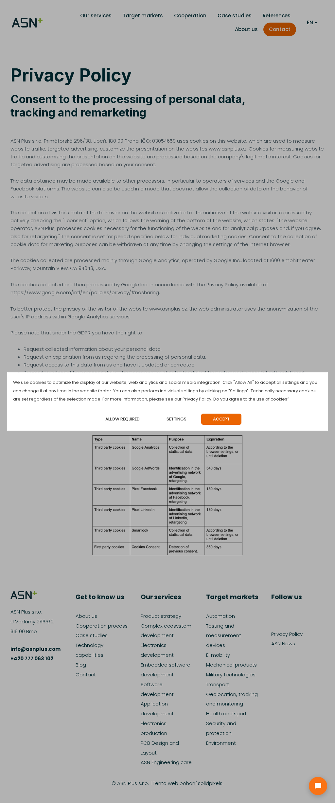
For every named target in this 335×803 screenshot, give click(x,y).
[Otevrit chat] (318, 786)
